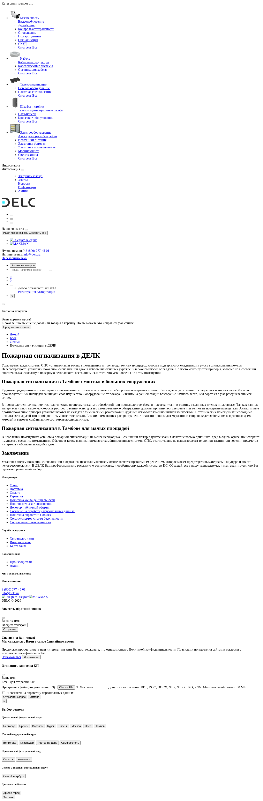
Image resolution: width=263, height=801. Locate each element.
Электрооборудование (35, 132)
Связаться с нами (22, 538)
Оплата (15, 492)
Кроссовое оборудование (35, 117)
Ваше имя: (9, 677)
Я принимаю (31, 657)
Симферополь (70, 742)
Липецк (63, 726)
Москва (76, 726)
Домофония (26, 25)
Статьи (15, 341)
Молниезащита (28, 151)
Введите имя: (11, 620)
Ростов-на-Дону (47, 742)
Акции (23, 191)
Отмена (34, 696)
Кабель (25, 58)
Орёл (88, 726)
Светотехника (28, 154)
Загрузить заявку (30, 176)
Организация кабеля (32, 69)
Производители (21, 562)
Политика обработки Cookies (30, 515)
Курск (50, 726)
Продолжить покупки (16, 327)
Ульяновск (24, 759)
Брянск (23, 726)
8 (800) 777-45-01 (37, 250)
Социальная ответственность (30, 522)
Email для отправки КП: (18, 682)
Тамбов (100, 726)
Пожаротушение (29, 36)
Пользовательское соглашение (31, 503)
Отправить (9, 629)
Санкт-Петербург (13, 776)
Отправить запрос (14, 696)
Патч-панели (27, 114)
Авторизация (46, 292)
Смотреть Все (27, 47)
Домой (14, 334)
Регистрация (27, 292)
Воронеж (37, 726)
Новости (24, 183)
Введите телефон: (14, 625)
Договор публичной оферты (30, 507)
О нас (14, 485)
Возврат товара (20, 542)
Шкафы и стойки (32, 106)
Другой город (11, 792)
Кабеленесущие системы (35, 66)
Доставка (16, 489)
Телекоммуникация (33, 84)
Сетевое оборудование (34, 88)
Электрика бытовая (31, 143)
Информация (27, 187)
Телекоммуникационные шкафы (40, 110)
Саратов (8, 759)
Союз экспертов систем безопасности (36, 518)
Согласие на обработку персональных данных (42, 511)
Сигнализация (28, 40)
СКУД (22, 43)
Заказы (23, 179)
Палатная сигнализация (34, 92)
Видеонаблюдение (31, 21)
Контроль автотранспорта (36, 29)
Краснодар (27, 742)
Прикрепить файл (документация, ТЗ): (29, 687)
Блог (13, 338)
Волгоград (9, 742)
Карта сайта (18, 546)
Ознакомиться (11, 657)
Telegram (31, 240)
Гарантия (16, 496)
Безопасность (29, 18)
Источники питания (32, 140)
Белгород (9, 726)
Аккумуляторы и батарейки (37, 136)
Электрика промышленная (36, 147)
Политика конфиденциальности (32, 500)
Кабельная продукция (33, 62)
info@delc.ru (31, 254)
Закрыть (8, 797)
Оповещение (27, 32)
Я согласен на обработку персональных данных (40, 693)
